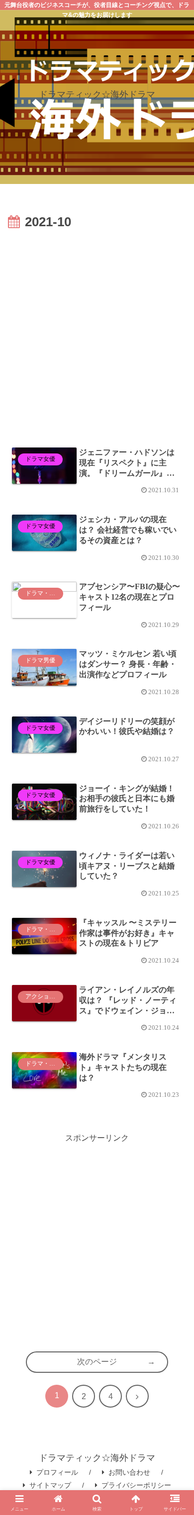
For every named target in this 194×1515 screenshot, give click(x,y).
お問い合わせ (129, 1472)
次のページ (97, 1361)
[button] (175, 1311)
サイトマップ (50, 1485)
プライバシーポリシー (136, 1485)
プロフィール (57, 1472)
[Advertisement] (97, 336)
